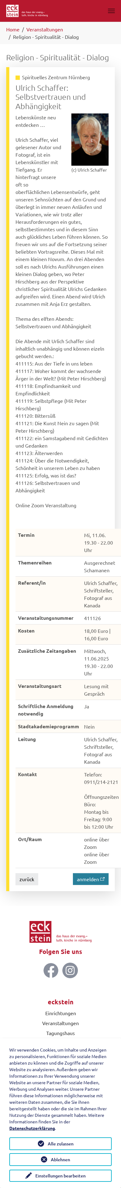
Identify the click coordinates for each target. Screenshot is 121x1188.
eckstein (61, 1002)
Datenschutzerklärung (32, 1128)
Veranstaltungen (60, 1023)
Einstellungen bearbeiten (60, 1176)
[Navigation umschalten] (111, 11)
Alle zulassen (61, 1144)
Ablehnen (60, 1160)
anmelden (88, 879)
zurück (27, 879)
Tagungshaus (60, 1033)
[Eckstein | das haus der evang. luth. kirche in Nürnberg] (27, 11)
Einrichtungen (60, 1013)
